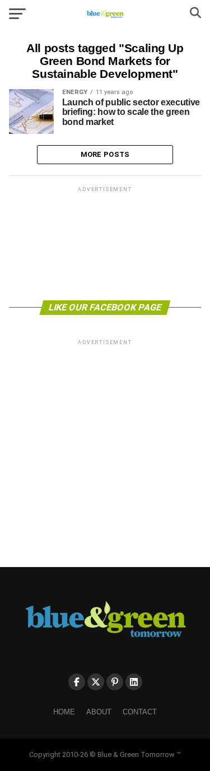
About (98, 712)
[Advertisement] (105, 242)
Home (64, 712)
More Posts (105, 154)
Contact (140, 712)
